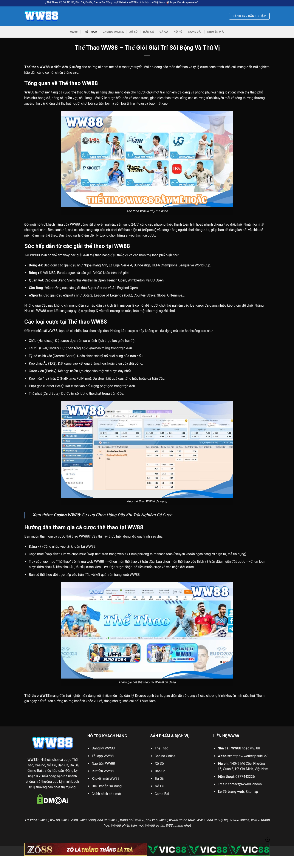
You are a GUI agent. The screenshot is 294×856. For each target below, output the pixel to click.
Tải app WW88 (103, 756)
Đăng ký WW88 (103, 748)
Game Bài (195, 31)
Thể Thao (90, 31)
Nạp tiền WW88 (103, 763)
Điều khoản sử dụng (107, 786)
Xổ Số (133, 31)
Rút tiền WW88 (103, 771)
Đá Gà (163, 31)
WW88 (73, 31)
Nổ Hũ (178, 31)
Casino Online (113, 31)
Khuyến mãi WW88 (105, 779)
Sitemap (252, 792)
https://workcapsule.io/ (250, 756)
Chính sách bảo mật (106, 794)
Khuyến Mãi (216, 31)
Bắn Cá (148, 31)
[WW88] (45, 16)
